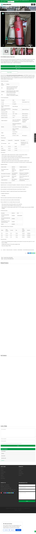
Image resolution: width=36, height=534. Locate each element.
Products (2, 470)
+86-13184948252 (6, 0)
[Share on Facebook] (28, 253)
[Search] (34, 4)
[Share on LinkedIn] (30, 253)
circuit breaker (3, 451)
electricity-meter (21, 473)
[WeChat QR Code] (35, 139)
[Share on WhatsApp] (32, 253)
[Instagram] (5, 492)
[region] (12, 527)
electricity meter (3, 458)
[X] (7, 492)
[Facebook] (3, 492)
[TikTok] (2, 492)
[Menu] (32, 4)
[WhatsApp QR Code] (35, 138)
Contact (4, 1)
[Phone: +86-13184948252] (35, 134)
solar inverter (3, 455)
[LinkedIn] (6, 492)
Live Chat (18, 68)
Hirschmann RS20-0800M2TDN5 (8, 258)
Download (2, 473)
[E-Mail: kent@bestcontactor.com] (35, 141)
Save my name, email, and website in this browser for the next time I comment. (12, 443)
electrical (3, 460)
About (1, 1)
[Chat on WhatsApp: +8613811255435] (35, 136)
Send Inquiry (19, 66)
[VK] (10, 492)
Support (2, 475)
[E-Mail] (13, 492)
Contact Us (2, 476)
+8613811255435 (7, 486)
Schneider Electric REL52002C (8, 257)
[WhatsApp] (9, 492)
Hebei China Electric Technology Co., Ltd (17, 508)
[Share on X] (29, 253)
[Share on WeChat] (34, 253)
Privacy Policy (3, 478)
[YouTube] (1, 492)
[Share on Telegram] (33, 253)
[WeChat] (11, 492)
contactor (2, 453)
